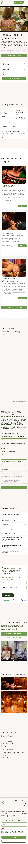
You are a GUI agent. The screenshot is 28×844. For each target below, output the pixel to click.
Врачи (15, 803)
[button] (18, 2)
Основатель (16, 805)
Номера (24, 805)
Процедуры (24, 803)
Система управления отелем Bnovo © (19, 401)
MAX (14, 815)
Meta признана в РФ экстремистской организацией (24, 816)
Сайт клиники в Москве (6, 811)
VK (14, 813)
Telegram (24, 811)
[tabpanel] (7, 651)
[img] (2, 2)
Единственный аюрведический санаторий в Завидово (6, 815)
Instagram (24, 813)
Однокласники (17, 811)
